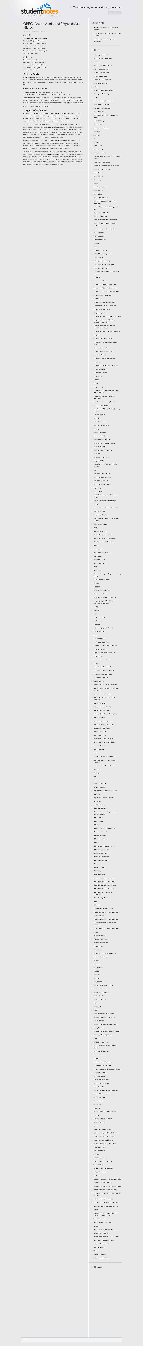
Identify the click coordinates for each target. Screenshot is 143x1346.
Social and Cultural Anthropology (103, 1094)
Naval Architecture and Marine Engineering (106, 919)
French (96, 567)
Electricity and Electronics (101, 436)
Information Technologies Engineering (104, 724)
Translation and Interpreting (101, 1233)
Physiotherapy (98, 1006)
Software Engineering (100, 1122)
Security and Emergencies (101, 1079)
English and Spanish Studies (102, 484)
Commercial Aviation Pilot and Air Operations (106, 291)
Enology (96, 504)
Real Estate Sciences (100, 1055)
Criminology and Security (101, 369)
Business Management (100, 216)
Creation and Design (99, 355)
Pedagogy (96, 960)
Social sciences (98, 1104)
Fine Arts (96, 545)
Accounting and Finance (100, 55)
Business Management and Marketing (104, 229)
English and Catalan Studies (102, 473)
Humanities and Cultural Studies (103, 667)
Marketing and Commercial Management (105, 828)
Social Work (97, 1108)
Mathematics (97, 842)
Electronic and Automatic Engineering (104, 443)
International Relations (100, 746)
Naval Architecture (99, 915)
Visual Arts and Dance (100, 1254)
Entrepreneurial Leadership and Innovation (106, 508)
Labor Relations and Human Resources (105, 756)
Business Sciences (99, 232)
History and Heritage (99, 638)
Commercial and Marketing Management (105, 288)
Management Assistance (101, 808)
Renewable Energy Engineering (103, 1062)
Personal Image (98, 967)
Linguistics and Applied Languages (104, 797)
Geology (96, 606)
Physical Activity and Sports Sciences (104, 989)
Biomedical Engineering (100, 187)
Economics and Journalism (101, 425)
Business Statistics (99, 236)
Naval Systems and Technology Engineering (106, 928)
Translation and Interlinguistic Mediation (105, 1229)
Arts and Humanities (99, 153)
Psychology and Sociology (101, 1042)
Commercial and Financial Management (105, 284)
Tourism (96, 1209)
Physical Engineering (100, 999)
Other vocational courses (101, 957)
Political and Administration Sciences (104, 1017)
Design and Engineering (101, 387)
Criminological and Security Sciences (104, 358)
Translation (97, 1226)
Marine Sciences (98, 817)
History (96, 635)
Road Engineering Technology (102, 1065)
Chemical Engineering (100, 239)
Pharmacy (96, 971)
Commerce (97, 277)
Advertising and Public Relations (103, 65)
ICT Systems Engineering (101, 677)
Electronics (97, 454)
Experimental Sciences (100, 524)
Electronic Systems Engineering (103, 450)
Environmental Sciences (100, 515)
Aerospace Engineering (100, 76)
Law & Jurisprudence (100, 783)
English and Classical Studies (102, 477)
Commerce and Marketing (101, 281)
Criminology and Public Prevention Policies (106, 365)
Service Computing (99, 1087)
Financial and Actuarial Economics (103, 542)
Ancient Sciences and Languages (103, 101)
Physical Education (99, 996)
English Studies (98, 491)
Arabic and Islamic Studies (101, 128)
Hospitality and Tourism (100, 649)
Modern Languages (99, 874)
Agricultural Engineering (100, 83)
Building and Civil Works (101, 197)
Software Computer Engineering (103, 1119)
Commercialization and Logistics (103, 295)
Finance (96, 528)
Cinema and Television (100, 250)
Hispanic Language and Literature (103, 628)
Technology (97, 1175)
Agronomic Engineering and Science (104, 90)
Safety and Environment (100, 1072)
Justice (96, 753)
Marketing (96, 825)
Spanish (96, 1126)
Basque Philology (99, 173)
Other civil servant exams (101, 942)
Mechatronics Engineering (101, 860)
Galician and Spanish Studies (102, 579)
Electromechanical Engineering (102, 439)
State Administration (99, 1150)
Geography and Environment (102, 590)
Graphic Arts (97, 610)
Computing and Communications (103, 338)
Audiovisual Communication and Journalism (106, 165)
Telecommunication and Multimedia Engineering (107, 1179)
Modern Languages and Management (104, 881)
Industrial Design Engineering (102, 694)
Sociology (96, 1115)
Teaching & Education (100, 1172)
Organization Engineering (101, 939)
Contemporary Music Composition (103, 351)
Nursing (96, 932)
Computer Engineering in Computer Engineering (107, 316)
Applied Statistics (98, 124)
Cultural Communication (100, 372)
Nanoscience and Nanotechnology (103, 908)
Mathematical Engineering (101, 839)
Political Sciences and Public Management (106, 1024)
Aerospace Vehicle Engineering (103, 79)
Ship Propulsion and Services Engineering (106, 1090)
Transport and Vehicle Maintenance (104, 1240)
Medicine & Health (33, 16)
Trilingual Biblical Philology (101, 1244)
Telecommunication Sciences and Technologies (107, 1186)
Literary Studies (98, 801)
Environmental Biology (100, 511)
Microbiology (97, 871)
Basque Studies (98, 176)
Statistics (96, 1154)
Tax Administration (99, 1165)
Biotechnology (98, 194)
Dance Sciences (98, 376)
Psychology (97, 1038)
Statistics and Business (100, 1158)
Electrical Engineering (100, 432)
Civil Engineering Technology (102, 261)
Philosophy (97, 978)
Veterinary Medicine (99, 1247)
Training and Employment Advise (103, 1222)
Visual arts (97, 1251)
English (96, 470)
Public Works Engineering (101, 1051)
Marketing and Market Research (103, 832)
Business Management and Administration (106, 220)
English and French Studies (101, 481)
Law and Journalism (99, 787)
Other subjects (98, 950)
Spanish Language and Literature (103, 1140)
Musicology (97, 905)
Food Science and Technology (102, 552)
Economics (97, 418)
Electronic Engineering (100, 446)
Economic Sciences (99, 414)
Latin (95, 776)
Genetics (96, 583)
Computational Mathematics (102, 309)
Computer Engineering (100, 313)
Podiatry (96, 1010)
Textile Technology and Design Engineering (106, 1206)
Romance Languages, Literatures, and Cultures (107, 1069)
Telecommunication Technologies (103, 1199)
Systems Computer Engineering (103, 1161)
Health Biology (98, 621)
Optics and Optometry (100, 935)
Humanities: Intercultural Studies (103, 674)
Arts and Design (98, 149)
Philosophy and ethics (100, 981)
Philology (96, 974)
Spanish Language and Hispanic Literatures (106, 1133)
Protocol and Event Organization (103, 1035)
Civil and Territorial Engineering (103, 254)
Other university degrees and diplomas (105, 953)
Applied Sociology (99, 121)
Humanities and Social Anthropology (104, 670)
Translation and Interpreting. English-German (106, 1236)
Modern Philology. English (101, 898)
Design (96, 383)
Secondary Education (100, 1076)
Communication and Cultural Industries (105, 302)
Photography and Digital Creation (103, 985)
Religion (96, 1058)
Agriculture (97, 87)
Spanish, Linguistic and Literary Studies (105, 1143)
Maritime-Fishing (98, 821)
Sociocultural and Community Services (105, 1111)
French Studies (98, 570)
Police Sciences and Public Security (104, 1013)
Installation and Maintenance (102, 728)
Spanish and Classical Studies (102, 1129)
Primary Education (99, 1028)
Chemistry (96, 243)
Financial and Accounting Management (105, 538)
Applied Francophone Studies (102, 108)
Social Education (98, 1101)
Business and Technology (101, 212)
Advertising (97, 62)
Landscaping (97, 769)
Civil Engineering (98, 257)
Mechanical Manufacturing (101, 856)
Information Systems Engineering (103, 721)
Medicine (96, 864)
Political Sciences (99, 1021)
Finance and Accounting (100, 531)
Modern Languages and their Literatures (105, 885)
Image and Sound (99, 681)
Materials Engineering (100, 835)
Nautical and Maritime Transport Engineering (106, 912)
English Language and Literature (103, 488)
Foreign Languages (99, 559)
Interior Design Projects (100, 731)
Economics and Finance (100, 422)
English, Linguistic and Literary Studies (105, 500)
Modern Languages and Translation (104, 888)
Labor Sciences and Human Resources (105, 766)
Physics (96, 1003)
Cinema (96, 247)
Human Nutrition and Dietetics (102, 660)
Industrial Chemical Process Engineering (105, 684)
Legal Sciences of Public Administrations (105, 790)
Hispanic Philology (99, 631)
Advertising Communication (101, 69)
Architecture (97, 135)
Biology (96, 183)
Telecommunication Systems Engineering (105, 1189)
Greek (95, 614)
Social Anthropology (99, 1097)
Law (95, 780)
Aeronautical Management (101, 72)
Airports (96, 97)
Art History (96, 142)
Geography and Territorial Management (105, 597)
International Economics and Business (104, 742)
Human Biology (98, 656)
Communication (98, 298)
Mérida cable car (63, 113)
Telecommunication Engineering (103, 1182)
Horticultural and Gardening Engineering (105, 645)
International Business (100, 735)
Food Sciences (98, 556)
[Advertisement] (66, 52)
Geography (97, 586)
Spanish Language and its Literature (104, 1136)
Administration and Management (103, 58)
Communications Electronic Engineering (105, 306)
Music (95, 901)
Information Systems (99, 717)
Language (96, 773)
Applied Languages (99, 111)
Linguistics (97, 794)
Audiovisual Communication (102, 162)
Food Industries (98, 549)
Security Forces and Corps (101, 1083)
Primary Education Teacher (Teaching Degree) (107, 1031)
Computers (97, 335)
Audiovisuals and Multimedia (102, 169)
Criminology (97, 362)
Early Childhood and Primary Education (105, 402)
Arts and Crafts (98, 146)
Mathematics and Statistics (101, 849)
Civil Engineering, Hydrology (102, 268)
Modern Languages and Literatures (104, 878)
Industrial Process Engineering (102, 707)
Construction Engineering (101, 348)
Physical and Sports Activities (102, 992)
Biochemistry (97, 180)
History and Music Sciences (101, 642)
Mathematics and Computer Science (104, 846)
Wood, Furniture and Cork (101, 1258)
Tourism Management (100, 1219)
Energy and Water (99, 461)
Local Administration (99, 805)
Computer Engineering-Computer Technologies (107, 331)
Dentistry (96, 380)
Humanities (97, 663)
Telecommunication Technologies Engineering (107, 1202)
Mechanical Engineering (101, 853)
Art (94, 138)
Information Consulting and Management (105, 714)
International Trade (99, 749)
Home (25, 16)
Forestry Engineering (100, 563)
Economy (96, 429)
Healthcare (97, 624)
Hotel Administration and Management (104, 653)
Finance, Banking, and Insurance (103, 535)
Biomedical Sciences (100, 190)
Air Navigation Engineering (101, 94)
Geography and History (100, 594)
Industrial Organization (100, 703)
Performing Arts (98, 964)
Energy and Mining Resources (102, 457)
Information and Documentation (102, 710)
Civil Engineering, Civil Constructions (104, 264)
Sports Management (99, 1147)
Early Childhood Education (101, 405)
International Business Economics (103, 739)
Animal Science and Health (101, 104)
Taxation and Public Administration (103, 1168)
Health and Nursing (99, 617)
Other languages (98, 946)
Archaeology (97, 131)
